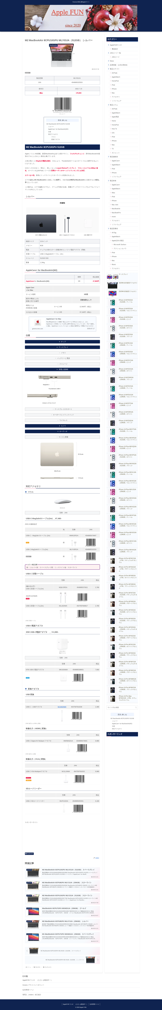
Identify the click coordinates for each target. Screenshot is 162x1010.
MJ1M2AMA (62, 707)
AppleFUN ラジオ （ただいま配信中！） (37, 980)
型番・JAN (63, 513)
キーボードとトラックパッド (63, 415)
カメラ (63, 426)
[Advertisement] (62, 837)
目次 (59, 120)
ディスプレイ (63, 347)
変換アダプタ (55, 139)
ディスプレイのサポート (63, 409)
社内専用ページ (28, 990)
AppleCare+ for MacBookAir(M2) (58, 129)
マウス (53, 137)
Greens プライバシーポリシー (33, 985)
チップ (63, 342)
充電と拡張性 (63, 369)
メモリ (63, 353)
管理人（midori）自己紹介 (31, 995)
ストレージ (63, 364)
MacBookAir (30, 853)
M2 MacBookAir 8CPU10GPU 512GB (58, 124)
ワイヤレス (63, 420)
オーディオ (63, 431)
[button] (136, 707)
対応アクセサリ (53, 134)
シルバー (51, 126)
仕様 (49, 132)
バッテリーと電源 (63, 358)
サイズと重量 (63, 437)
